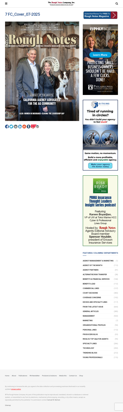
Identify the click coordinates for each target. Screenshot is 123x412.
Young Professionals (92, 357)
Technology (88, 348)
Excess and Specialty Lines (95, 302)
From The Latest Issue (93, 307)
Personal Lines (90, 330)
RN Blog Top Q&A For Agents (95, 339)
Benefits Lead (89, 284)
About (14, 376)
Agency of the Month (92, 265)
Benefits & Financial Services (96, 279)
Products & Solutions (49, 376)
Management (89, 316)
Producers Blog (90, 334)
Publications (23, 376)
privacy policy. (16, 389)
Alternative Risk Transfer (95, 274)
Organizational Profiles (94, 325)
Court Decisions (90, 293)
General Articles (91, 311)
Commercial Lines (91, 288)
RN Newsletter (35, 376)
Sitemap (8, 405)
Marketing (88, 321)
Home (7, 376)
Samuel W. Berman (53, 400)
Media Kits (63, 376)
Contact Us (73, 376)
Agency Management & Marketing (98, 261)
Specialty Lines (90, 344)
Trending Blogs (90, 353)
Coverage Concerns (92, 297)
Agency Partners (90, 270)
